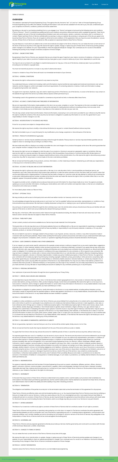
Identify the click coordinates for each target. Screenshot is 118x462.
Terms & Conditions (109, 459)
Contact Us (104, 4)
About (86, 4)
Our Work (95, 4)
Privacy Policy (98, 459)
